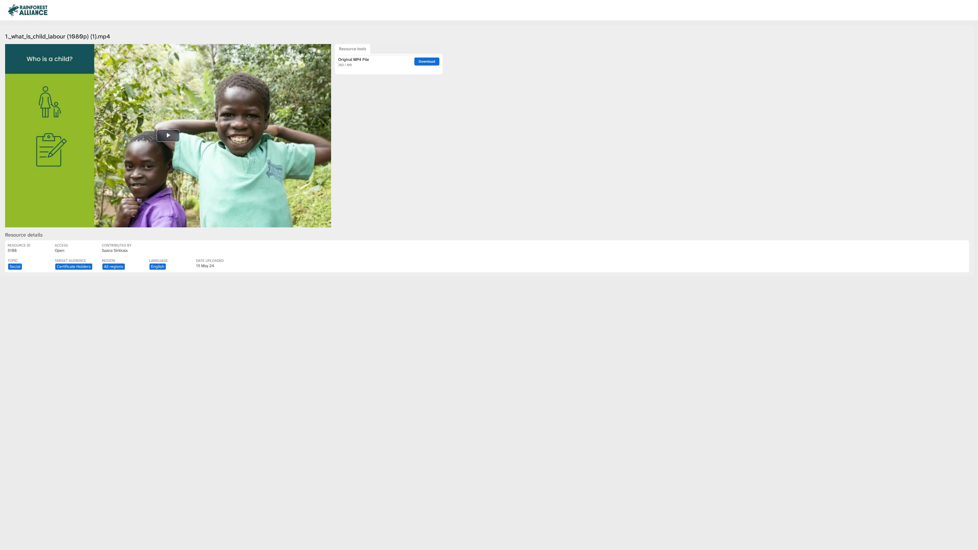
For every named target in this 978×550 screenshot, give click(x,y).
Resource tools (352, 48)
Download (427, 61)
